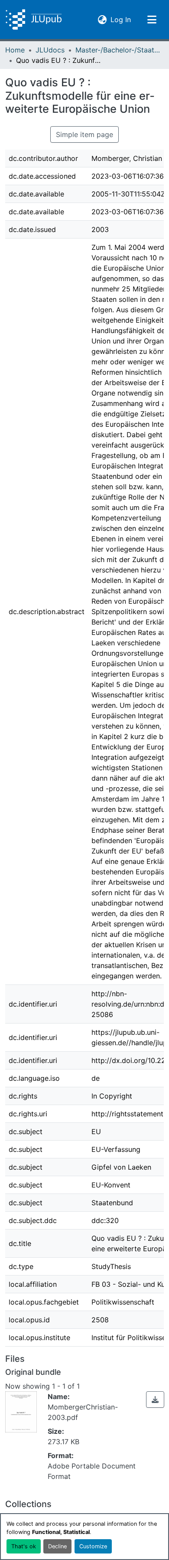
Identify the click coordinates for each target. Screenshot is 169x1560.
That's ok (23, 1546)
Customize (93, 1546)
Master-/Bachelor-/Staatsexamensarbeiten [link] (118, 50)
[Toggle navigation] (152, 19)
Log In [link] (120, 19)
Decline (57, 1546)
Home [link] (15, 50)
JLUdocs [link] (50, 50)
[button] (33, 19)
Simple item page (84, 134)
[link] (155, 1399)
